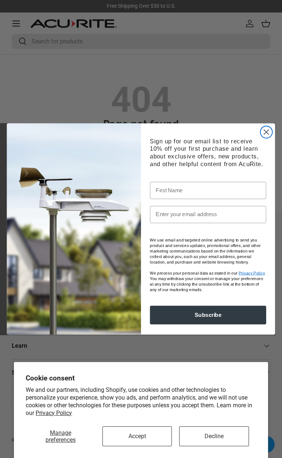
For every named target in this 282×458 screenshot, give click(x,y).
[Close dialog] (266, 132)
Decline (214, 436)
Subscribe (208, 315)
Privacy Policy (54, 412)
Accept (137, 436)
